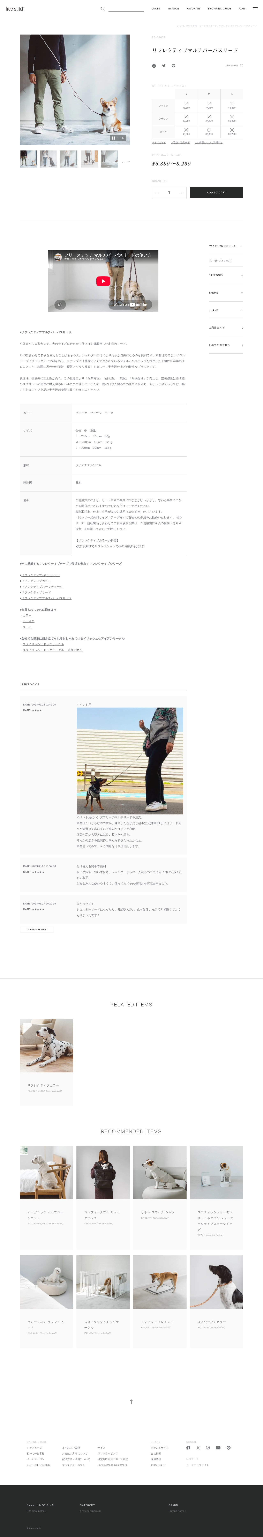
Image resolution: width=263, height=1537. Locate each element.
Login (155, 8)
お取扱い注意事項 (180, 142)
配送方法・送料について (76, 1459)
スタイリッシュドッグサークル (43, 644)
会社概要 (156, 1453)
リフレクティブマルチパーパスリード (238, 26)
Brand (213, 310)
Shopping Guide (220, 8)
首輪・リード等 (200, 26)
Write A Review (37, 930)
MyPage (173, 8)
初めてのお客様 (35, 1453)
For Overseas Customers (112, 1465)
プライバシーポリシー (75, 1465)
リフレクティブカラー (36, 581)
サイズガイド (159, 142)
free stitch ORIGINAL (223, 246)
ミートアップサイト (197, 1465)
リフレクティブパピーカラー (40, 575)
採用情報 (156, 1459)
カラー (27, 615)
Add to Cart (216, 192)
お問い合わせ (158, 1465)
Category (216, 275)
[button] (156, 192)
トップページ (34, 1447)
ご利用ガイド (217, 327)
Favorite (193, 8)
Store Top (184, 26)
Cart (243, 8)
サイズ (101, 1447)
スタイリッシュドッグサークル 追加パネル (52, 650)
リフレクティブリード (36, 592)
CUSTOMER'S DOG (38, 1465)
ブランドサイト (159, 1447)
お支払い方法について (75, 1453)
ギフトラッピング (108, 1453)
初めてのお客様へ (220, 344)
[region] (197, 110)
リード (213, 26)
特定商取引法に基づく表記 (113, 1459)
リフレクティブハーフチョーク (42, 586)
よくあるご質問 (71, 1447)
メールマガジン (35, 1459)
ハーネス (28, 621)
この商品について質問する (209, 142)
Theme (213, 292)
